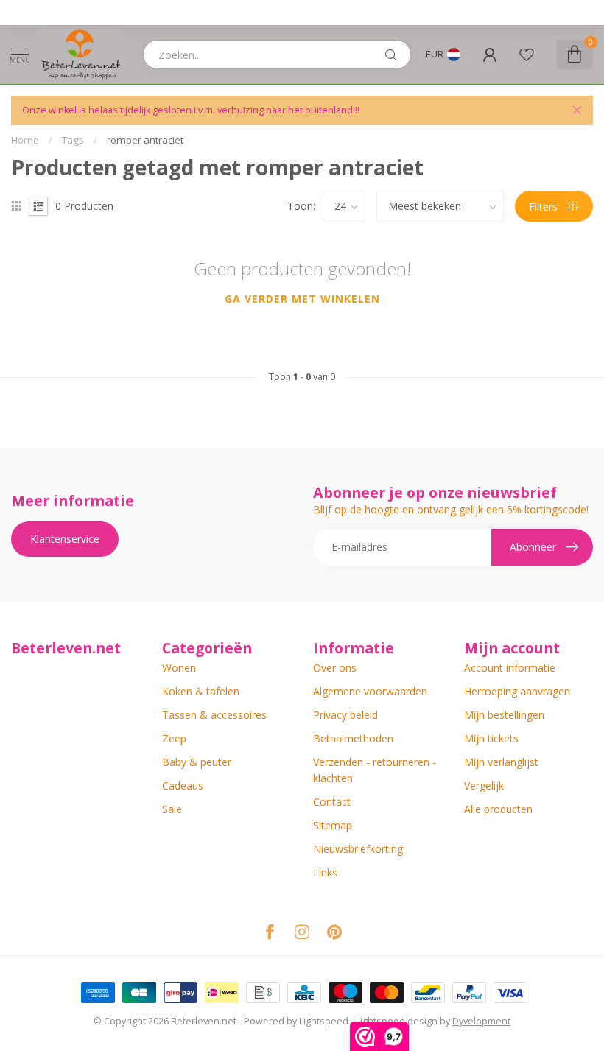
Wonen (179, 668)
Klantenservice (64, 539)
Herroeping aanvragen (517, 691)
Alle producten (498, 809)
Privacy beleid (345, 715)
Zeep (174, 738)
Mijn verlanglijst (501, 762)
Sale (172, 809)
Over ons (335, 668)
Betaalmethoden (353, 738)
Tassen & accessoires (214, 715)
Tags (73, 140)
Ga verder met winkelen (302, 299)
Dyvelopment (481, 1021)
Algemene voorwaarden (370, 691)
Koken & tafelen (200, 691)
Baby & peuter (196, 762)
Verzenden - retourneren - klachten (374, 770)
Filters (545, 207)
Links (325, 872)
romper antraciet (145, 140)
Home (25, 140)
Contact (332, 802)
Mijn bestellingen (504, 715)
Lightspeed (323, 1021)
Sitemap (332, 825)
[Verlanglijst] (526, 54)
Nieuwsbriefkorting (358, 849)
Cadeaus (182, 785)
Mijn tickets (491, 738)
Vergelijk (484, 785)
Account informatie (509, 668)
